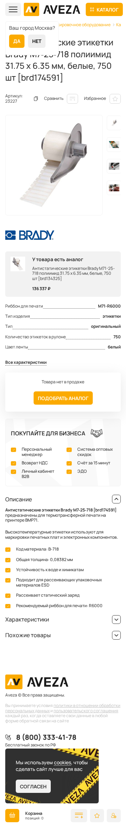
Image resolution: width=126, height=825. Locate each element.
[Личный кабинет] (114, 815)
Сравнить (53, 98)
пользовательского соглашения (86, 711)
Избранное (95, 98)
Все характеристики (26, 362)
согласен (33, 786)
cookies (62, 762)
